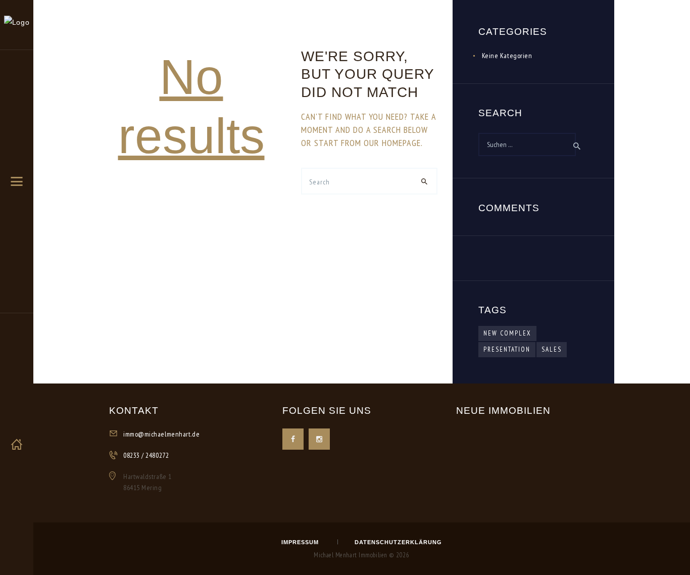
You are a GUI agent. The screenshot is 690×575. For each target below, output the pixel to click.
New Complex (507, 333)
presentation (506, 349)
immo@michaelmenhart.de (161, 434)
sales (551, 349)
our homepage (392, 143)
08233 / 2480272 (146, 455)
